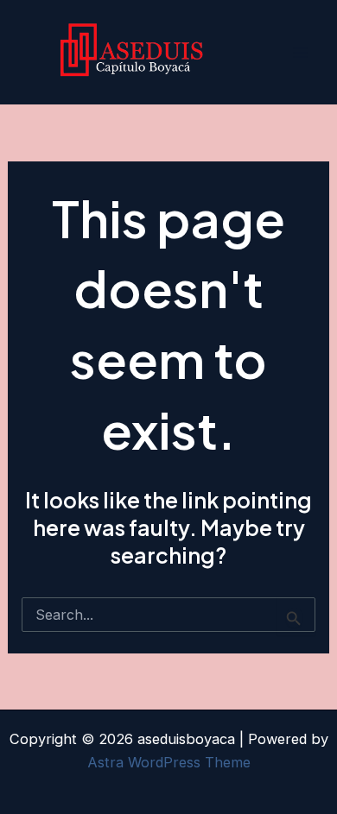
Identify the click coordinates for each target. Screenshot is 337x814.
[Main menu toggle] (300, 52)
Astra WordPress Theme (169, 762)
